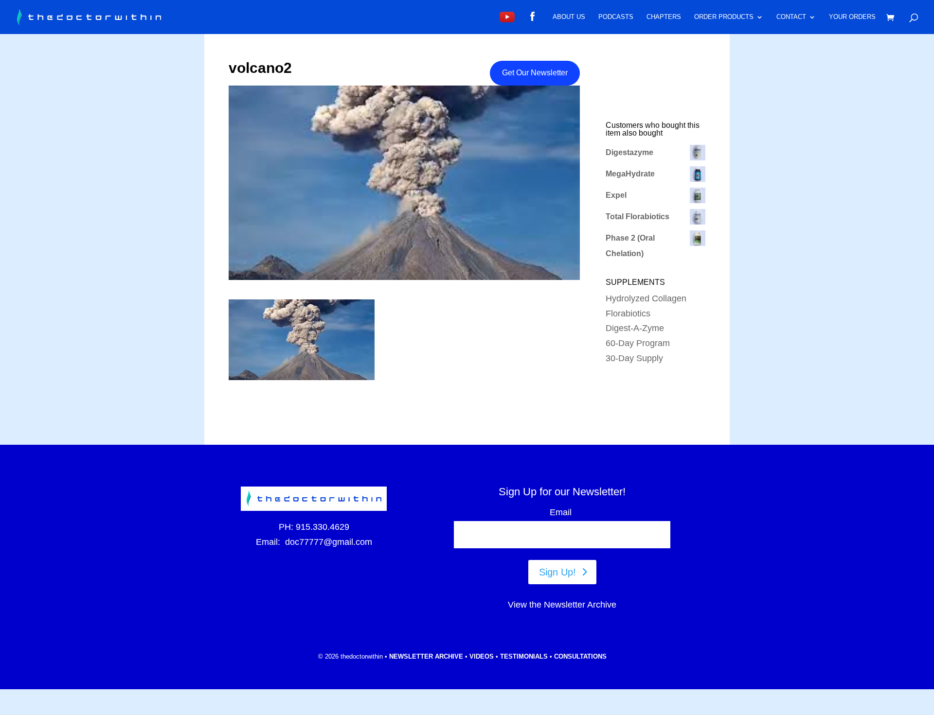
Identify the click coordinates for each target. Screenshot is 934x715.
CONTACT (791, 17)
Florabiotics (628, 313)
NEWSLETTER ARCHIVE (426, 656)
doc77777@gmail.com (328, 542)
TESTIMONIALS (524, 656)
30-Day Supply (634, 358)
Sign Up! (557, 572)
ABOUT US (569, 17)
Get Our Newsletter (535, 73)
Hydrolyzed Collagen (646, 298)
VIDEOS (481, 656)
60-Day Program (638, 343)
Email (562, 512)
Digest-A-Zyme (635, 328)
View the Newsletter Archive (562, 605)
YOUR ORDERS (852, 17)
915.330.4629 (322, 527)
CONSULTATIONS (580, 656)
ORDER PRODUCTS (724, 17)
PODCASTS (615, 17)
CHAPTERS (664, 17)
